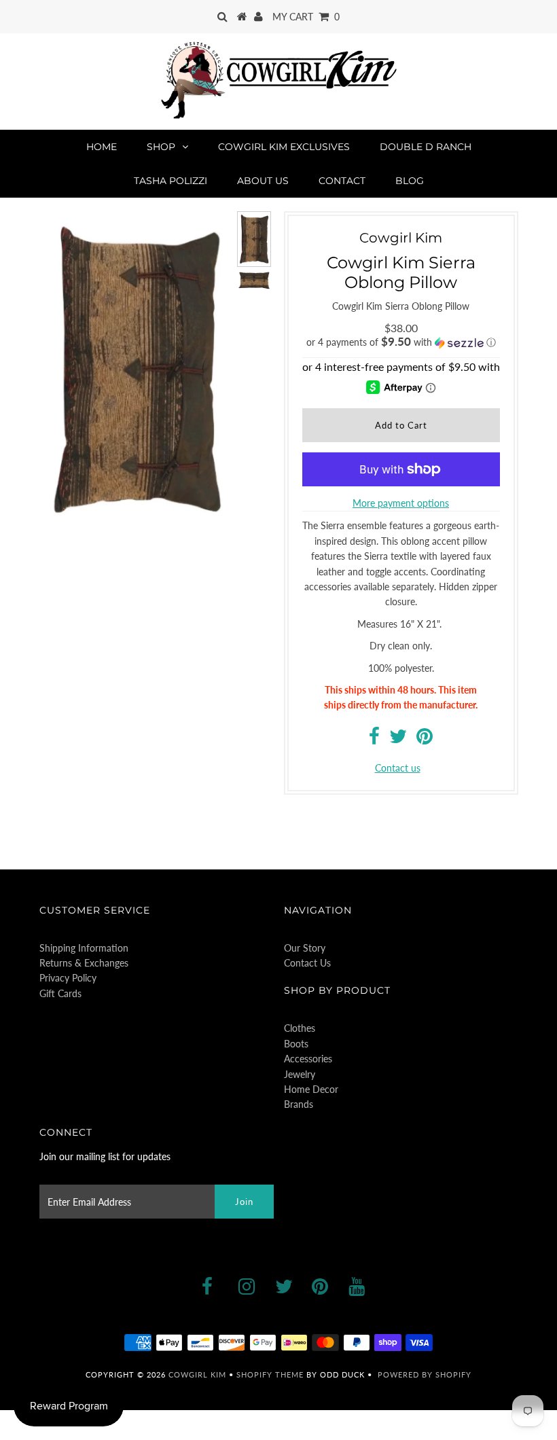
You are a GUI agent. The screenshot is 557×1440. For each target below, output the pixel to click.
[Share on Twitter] (398, 739)
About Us (263, 181)
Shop (161, 147)
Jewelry (299, 1074)
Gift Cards (60, 993)
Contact (342, 181)
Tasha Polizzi (170, 181)
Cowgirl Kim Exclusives (284, 147)
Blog (409, 181)
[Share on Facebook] (374, 739)
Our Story (304, 948)
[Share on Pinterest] (424, 739)
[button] (401, 342)
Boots (296, 1043)
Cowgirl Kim (197, 1374)
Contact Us (307, 963)
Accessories (308, 1058)
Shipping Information (83, 948)
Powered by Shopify (424, 1374)
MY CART (306, 16)
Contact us (397, 768)
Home (101, 147)
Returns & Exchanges (83, 963)
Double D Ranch (425, 147)
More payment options (401, 503)
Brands (298, 1104)
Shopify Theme (270, 1374)
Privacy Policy (67, 978)
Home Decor (311, 1089)
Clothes (299, 1028)
